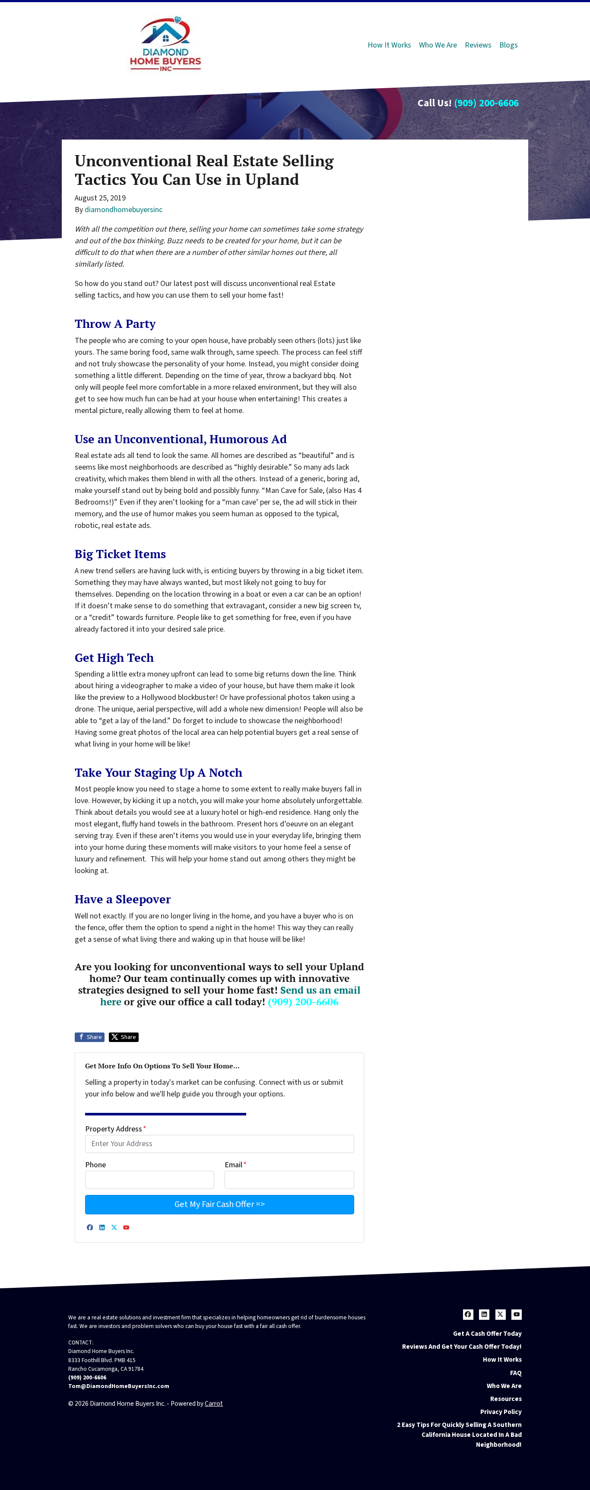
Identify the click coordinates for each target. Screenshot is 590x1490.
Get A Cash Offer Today (487, 1333)
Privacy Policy (501, 1412)
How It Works (389, 45)
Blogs (508, 45)
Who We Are (438, 45)
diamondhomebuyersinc (123, 209)
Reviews (478, 45)
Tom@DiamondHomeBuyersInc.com (118, 1386)
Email (236, 1165)
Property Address (115, 1129)
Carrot (214, 1403)
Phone (95, 1165)
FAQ (516, 1373)
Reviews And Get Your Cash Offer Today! (462, 1346)
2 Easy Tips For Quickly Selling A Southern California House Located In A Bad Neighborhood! (459, 1434)
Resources (506, 1399)
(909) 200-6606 (486, 103)
